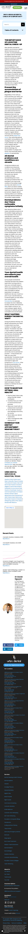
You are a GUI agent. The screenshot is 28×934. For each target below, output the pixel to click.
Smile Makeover (8, 809)
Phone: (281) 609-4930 (9, 689)
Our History (7, 871)
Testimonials (7, 877)
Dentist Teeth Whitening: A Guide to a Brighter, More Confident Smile (14, 570)
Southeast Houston (16, 490)
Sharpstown (18, 495)
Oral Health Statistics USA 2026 (12, 543)
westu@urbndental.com (9, 712)
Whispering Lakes (10, 501)
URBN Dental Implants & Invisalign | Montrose (14, 679)
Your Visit (6, 880)
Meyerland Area (9, 495)
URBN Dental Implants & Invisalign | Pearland (13, 766)
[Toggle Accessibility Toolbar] (25, 931)
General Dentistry (9, 790)
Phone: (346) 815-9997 (9, 726)
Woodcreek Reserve (11, 502)
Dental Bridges (8, 851)
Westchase (11, 497)
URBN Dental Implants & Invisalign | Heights (13, 737)
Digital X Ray (7, 793)
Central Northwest (15, 486)
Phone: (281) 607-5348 (9, 682)
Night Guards (7, 800)
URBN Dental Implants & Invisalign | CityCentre (14, 730)
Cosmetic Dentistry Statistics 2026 (13, 537)
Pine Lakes (19, 501)
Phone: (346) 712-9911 (9, 733)
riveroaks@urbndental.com (10, 676)
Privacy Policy (6, 923)
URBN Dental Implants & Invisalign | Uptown (13, 672)
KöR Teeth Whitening (9, 816)
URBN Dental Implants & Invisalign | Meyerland (14, 753)
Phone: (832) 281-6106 (9, 749)
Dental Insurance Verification (12, 885)
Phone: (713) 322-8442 (9, 675)
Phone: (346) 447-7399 (9, 711)
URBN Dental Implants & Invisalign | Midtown (13, 723)
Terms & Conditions (16, 923)
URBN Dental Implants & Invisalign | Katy (12, 686)
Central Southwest (10, 492)
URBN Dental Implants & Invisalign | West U (13, 707)
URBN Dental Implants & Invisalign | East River (14, 700)
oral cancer (16, 362)
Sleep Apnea (7, 838)
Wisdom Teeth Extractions (11, 844)
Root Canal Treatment (10, 841)
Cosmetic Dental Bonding (11, 857)
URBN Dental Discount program (12, 891)
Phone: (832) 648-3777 (9, 740)
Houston (7, 479)
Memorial (18, 497)
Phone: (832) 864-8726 (9, 704)
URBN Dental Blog (8, 907)
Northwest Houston (10, 499)
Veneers (6, 783)
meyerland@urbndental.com (10, 757)
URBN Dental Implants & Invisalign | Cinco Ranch (14, 715)
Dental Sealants (8, 847)
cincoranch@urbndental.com (10, 720)
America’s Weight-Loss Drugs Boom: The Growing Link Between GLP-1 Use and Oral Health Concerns (13, 562)
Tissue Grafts (7, 828)
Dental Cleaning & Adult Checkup (13, 777)
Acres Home (15, 488)
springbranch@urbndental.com (11, 750)
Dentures (6, 835)
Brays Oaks (13, 493)
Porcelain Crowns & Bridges (11, 860)
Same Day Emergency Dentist (12, 831)
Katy (11, 479)
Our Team (7, 874)
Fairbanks (7, 488)
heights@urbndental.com (9, 741)
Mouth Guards (8, 796)
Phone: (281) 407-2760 (9, 696)
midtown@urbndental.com (10, 727)
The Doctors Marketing (16, 920)
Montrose (17, 479)
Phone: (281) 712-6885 (9, 719)
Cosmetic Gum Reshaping (11, 812)
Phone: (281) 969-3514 (9, 762)
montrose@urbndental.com (10, 683)
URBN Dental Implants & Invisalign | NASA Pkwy (14, 759)
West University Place (11, 481)
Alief (6, 497)
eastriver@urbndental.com (10, 705)
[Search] (23, 24)
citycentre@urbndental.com (10, 734)
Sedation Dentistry (9, 854)
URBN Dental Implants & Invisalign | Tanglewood (14, 693)
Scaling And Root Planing (10, 825)
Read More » (6, 539)
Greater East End (17, 483)
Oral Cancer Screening (10, 803)
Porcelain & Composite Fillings (12, 819)
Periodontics (7, 822)
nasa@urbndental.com (9, 763)
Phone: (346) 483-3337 (9, 756)
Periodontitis (8, 301)
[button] (26, 8)
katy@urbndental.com (9, 690)
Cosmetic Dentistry (9, 806)
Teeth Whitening (8, 864)
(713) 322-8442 (12, 897)
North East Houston (10, 485)
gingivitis (7, 153)
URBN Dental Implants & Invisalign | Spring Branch (13, 745)
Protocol (18, 913)
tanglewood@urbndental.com (10, 698)
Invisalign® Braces (9, 787)
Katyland (19, 499)
